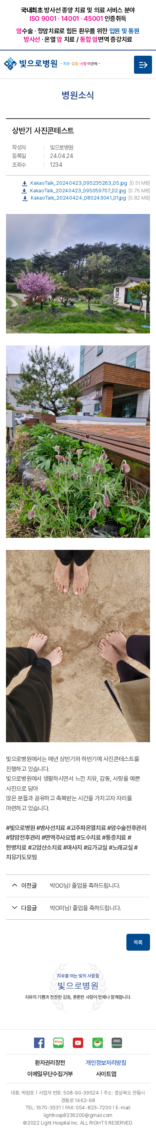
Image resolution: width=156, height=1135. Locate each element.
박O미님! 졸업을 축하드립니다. (85, 908)
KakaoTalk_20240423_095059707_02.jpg (78, 191)
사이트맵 (106, 1074)
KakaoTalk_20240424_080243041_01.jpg (78, 198)
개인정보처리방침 (106, 1062)
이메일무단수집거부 (50, 1074)
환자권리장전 (50, 1062)
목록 (138, 942)
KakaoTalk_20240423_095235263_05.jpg (78, 183)
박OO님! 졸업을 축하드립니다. (85, 885)
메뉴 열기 (143, 65)
